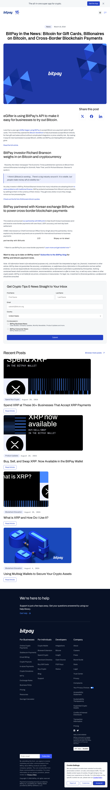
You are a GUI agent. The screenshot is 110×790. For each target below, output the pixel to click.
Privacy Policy (32, 775)
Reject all (73, 783)
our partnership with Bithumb (34, 221)
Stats (75, 664)
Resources (24, 694)
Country (9, 312)
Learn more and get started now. (57, 247)
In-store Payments (27, 666)
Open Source (61, 660)
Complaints (77, 683)
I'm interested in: (12, 321)
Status (58, 669)
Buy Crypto (42, 669)
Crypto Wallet (43, 646)
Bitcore (58, 650)
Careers (76, 650)
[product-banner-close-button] (103, 3)
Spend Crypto (43, 655)
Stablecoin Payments (28, 652)
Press (75, 655)
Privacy (76, 678)
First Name (10, 293)
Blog (39, 674)
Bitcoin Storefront (36, 133)
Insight (58, 655)
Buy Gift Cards (43, 664)
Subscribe (46, 756)
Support (41, 678)
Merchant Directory (45, 660)
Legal (75, 669)
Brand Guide (78, 660)
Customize (85, 783)
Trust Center (78, 674)
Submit (55, 337)
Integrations (60, 646)
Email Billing (24, 657)
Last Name (59, 293)
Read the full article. (10, 145)
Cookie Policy (97, 777)
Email (9, 302)
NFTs (22, 676)
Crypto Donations (26, 671)
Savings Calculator (27, 699)
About (75, 646)
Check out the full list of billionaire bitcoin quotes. (21, 199)
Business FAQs (26, 685)
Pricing (22, 690)
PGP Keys (59, 664)
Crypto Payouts (26, 662)
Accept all (99, 783)
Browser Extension (45, 650)
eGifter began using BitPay (29, 130)
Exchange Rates (26, 680)
